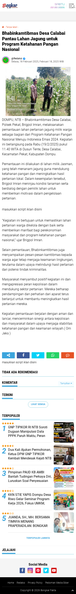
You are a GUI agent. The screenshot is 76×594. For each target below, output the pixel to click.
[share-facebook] (23, 355)
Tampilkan (65, 383)
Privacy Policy (35, 582)
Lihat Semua (38, 404)
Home (10, 582)
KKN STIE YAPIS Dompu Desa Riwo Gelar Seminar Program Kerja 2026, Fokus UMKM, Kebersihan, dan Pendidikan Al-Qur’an (29, 503)
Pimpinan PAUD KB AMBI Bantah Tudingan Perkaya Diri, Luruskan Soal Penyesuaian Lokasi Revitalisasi (29, 478)
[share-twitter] (38, 355)
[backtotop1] (73, 590)
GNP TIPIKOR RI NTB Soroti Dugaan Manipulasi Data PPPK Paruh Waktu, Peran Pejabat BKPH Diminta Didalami (27, 435)
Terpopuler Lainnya (38, 538)
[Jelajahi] (71, 5)
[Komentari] (67, 355)
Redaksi (21, 582)
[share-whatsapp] (52, 355)
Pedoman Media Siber (57, 582)
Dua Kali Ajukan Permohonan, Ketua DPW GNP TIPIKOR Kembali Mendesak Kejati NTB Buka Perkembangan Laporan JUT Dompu (29, 458)
